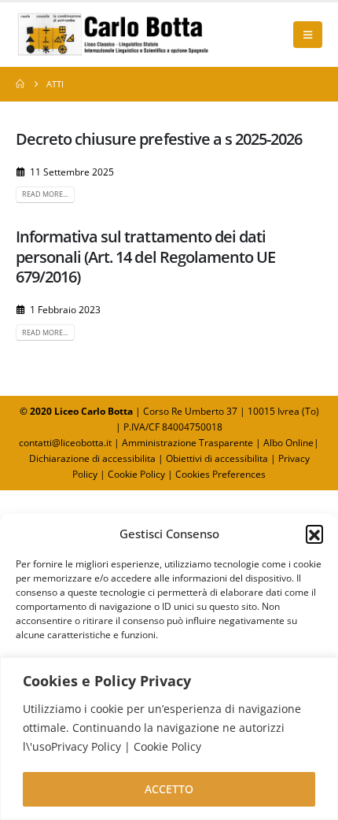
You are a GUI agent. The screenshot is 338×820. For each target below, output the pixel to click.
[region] (169, 738)
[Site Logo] (114, 34)
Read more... (45, 194)
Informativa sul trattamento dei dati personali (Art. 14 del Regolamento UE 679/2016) (145, 256)
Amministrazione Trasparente (187, 442)
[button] (314, 533)
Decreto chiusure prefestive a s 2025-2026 (159, 139)
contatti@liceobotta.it (65, 442)
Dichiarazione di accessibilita (92, 458)
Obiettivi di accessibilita (217, 458)
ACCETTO (169, 788)
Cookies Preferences (220, 474)
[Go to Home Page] (20, 84)
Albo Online (288, 442)
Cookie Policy (136, 474)
